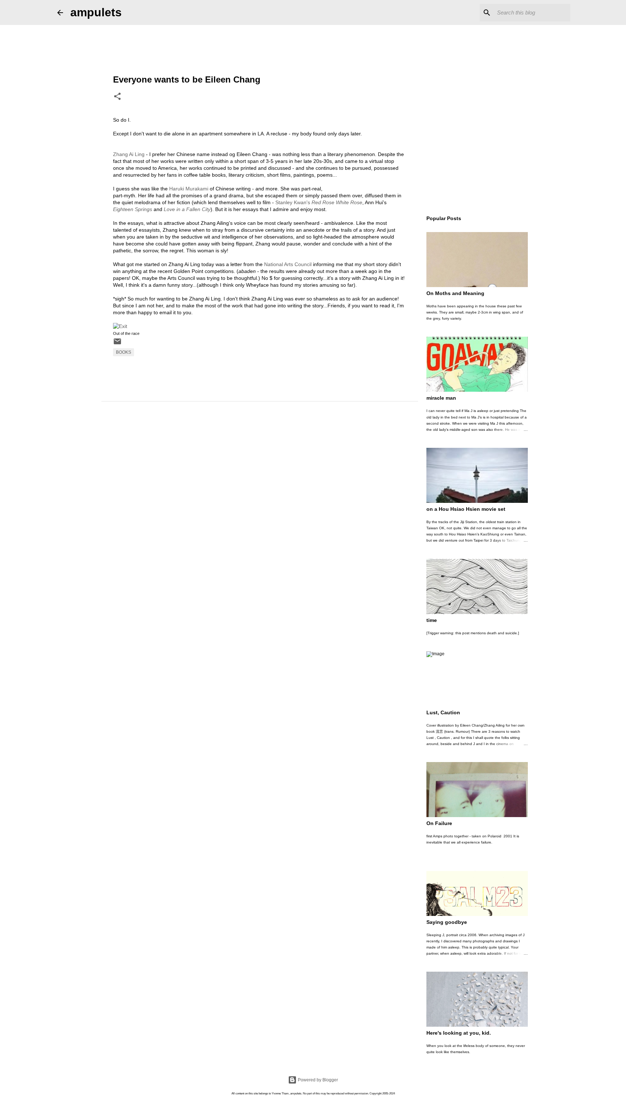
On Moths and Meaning (455, 293)
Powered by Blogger (317, 1079)
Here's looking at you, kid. (458, 1033)
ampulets (96, 12)
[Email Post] (117, 344)
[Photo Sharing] (120, 326)
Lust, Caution (443, 712)
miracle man (441, 398)
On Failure (439, 823)
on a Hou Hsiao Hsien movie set (465, 509)
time (431, 620)
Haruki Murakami (188, 189)
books (123, 352)
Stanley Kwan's (318, 202)
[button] (117, 97)
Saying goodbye (446, 922)
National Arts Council (288, 264)
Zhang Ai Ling (129, 154)
